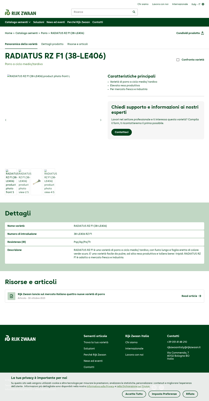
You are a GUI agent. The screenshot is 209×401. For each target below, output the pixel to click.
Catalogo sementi (26, 33)
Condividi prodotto (188, 33)
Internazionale (134, 348)
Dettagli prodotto (52, 44)
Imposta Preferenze (164, 394)
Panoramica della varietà (21, 44)
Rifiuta (190, 394)
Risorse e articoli (77, 44)
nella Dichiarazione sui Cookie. (133, 386)
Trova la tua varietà (96, 342)
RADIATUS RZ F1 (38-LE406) (55, 56)
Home (8, 33)
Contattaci (121, 132)
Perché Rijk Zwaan (95, 355)
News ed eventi (93, 361)
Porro (44, 33)
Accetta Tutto (134, 394)
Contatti (89, 367)
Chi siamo (131, 342)
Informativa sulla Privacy (100, 386)
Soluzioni (89, 348)
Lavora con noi (134, 355)
